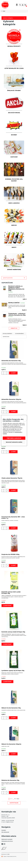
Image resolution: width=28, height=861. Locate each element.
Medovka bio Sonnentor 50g (10, 780)
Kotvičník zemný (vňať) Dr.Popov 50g (13, 632)
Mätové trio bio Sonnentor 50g (11, 708)
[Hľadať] (20, 5)
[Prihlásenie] (22, 5)
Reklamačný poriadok (6, 839)
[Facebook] (2, 844)
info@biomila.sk (9, 822)
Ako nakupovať (5, 832)
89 (15, 798)
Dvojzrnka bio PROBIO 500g (10, 554)
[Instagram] (4, 844)
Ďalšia (18, 798)
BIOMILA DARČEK (14, 302)
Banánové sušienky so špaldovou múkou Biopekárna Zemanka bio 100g (16, 288)
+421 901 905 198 (10, 820)
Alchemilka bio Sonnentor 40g (11, 360)
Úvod (4, 11)
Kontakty (3, 830)
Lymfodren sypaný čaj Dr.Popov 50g (12, 670)
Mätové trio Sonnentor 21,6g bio (11, 744)
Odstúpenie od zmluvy (7, 841)
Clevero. (5, 856)
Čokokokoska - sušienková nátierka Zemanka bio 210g (16, 314)
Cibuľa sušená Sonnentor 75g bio (11, 478)
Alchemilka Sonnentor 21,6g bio (11, 399)
